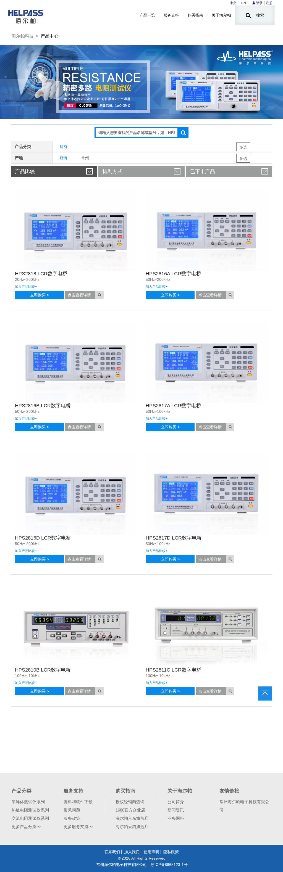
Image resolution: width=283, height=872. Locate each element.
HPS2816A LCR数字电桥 (173, 273)
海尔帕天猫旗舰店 (132, 826)
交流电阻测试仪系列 (30, 818)
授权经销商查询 (130, 801)
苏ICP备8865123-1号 (169, 864)
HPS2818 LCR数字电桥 (41, 273)
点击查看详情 (79, 295)
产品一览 (147, 15)
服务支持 (171, 15)
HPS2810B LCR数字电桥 (43, 670)
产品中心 (49, 36)
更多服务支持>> (78, 826)
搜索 (259, 15)
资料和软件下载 (78, 801)
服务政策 (72, 818)
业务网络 (175, 818)
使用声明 (151, 852)
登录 (259, 3)
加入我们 (132, 852)
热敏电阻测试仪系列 (30, 810)
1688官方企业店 (130, 810)
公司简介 (175, 801)
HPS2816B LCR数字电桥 (43, 405)
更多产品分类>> (26, 826)
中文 (233, 3)
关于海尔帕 (221, 15)
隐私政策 (171, 852)
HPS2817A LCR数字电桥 (173, 405)
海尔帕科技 (23, 36)
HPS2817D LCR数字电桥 (174, 538)
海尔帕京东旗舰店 (132, 818)
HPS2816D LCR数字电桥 (43, 538)
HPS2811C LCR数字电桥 (173, 670)
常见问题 (72, 810)
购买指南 (195, 15)
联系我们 (112, 852)
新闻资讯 (175, 810)
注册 (269, 3)
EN (243, 3)
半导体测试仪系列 (28, 801)
